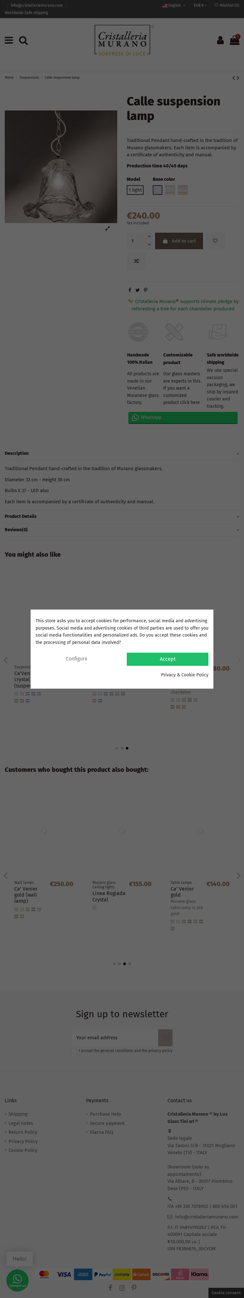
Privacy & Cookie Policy (184, 675)
